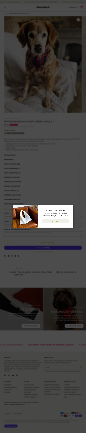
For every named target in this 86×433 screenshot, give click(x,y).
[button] (55, 221)
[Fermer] (71, 207)
